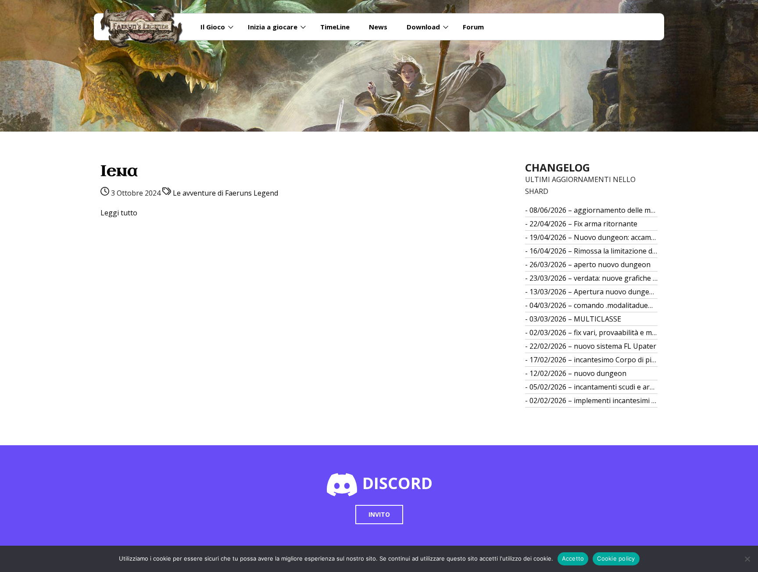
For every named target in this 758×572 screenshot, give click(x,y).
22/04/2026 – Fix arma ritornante (583, 224)
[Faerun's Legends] (146, 27)
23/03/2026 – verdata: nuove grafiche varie (593, 278)
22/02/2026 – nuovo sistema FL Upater (592, 346)
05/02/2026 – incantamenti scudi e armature (593, 387)
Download (423, 26)
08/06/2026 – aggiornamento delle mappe (593, 210)
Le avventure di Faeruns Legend (225, 193)
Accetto (573, 558)
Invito (379, 514)
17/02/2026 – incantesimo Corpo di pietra (593, 360)
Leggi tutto (118, 213)
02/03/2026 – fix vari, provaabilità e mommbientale (593, 332)
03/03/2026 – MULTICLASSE (575, 319)
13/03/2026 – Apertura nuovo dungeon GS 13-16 (593, 292)
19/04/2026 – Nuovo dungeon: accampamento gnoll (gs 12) (593, 237)
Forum (473, 26)
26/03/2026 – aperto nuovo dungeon (590, 264)
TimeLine (335, 26)
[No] (747, 558)
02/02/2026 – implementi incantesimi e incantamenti (593, 400)
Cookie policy (616, 558)
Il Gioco (212, 26)
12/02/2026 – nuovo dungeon (577, 373)
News (378, 26)
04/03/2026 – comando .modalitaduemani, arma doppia (593, 305)
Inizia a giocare (272, 26)
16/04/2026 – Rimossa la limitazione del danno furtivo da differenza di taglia (593, 251)
